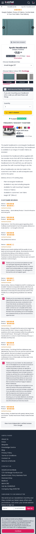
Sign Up (29, 508)
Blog (3, 450)
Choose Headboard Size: (11, 62)
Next (32, 27)
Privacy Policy (7, 453)
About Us (5, 439)
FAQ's (4, 442)
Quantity (7, 103)
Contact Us (6, 458)
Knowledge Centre (9, 447)
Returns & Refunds (8, 461)
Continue (18, 531)
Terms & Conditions (9, 455)
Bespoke (5, 445)
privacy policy (22, 527)
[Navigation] (2, 2)
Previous (3, 27)
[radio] (9, 78)
